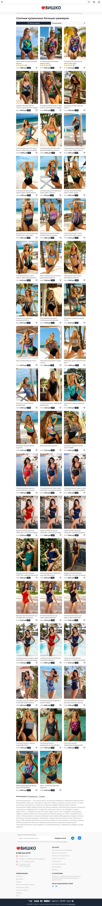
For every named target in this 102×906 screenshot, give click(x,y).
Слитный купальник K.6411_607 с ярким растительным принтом (74, 701)
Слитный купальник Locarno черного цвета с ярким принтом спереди (26, 277)
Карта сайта (71, 904)
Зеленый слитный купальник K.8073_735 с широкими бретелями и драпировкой (27, 574)
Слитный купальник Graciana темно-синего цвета (73, 62)
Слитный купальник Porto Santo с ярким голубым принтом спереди (26, 149)
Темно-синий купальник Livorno (26, 360)
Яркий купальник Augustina (48, 445)
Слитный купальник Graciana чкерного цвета (49, 62)
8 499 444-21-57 (23, 853)
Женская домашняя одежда (62, 850)
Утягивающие (32, 796)
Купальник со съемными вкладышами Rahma (23, 319)
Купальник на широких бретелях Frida (74, 404)
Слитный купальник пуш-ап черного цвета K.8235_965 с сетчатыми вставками (72, 617)
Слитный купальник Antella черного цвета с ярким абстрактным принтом (72, 192)
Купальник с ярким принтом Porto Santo (74, 361)
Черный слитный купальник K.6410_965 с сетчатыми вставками (50, 531)
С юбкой (42, 796)
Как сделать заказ (22, 887)
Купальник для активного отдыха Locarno (50, 361)
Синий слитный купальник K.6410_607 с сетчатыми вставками (74, 531)
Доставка (19, 879)
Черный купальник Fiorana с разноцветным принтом (73, 276)
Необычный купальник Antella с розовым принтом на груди (50, 234)
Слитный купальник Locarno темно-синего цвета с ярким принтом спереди (73, 234)
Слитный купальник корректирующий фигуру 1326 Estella (73, 744)
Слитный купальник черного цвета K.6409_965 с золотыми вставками (75, 489)
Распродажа (56, 867)
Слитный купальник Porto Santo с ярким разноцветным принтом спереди (50, 149)
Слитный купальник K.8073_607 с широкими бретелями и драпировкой (50, 574)
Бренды (55, 870)
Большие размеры (59, 864)
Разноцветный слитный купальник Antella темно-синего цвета (27, 234)
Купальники (56, 861)
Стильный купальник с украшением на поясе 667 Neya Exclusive (49, 744)
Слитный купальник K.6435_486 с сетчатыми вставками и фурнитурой (50, 659)
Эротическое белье (59, 853)
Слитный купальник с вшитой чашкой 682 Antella (25, 744)
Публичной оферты (61, 841)
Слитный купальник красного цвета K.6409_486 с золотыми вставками (25, 489)
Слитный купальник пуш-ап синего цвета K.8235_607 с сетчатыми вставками (48, 617)
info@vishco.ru (24, 856)
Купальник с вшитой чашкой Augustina (25, 446)
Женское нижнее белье (61, 856)
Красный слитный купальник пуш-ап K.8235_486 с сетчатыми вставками (27, 617)
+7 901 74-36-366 (24, 866)
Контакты (19, 876)
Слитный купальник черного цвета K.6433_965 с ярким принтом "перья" (27, 702)
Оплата (18, 882)
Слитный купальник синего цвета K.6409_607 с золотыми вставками (50, 489)
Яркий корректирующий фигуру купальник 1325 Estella (26, 786)
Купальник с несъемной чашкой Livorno (74, 319)
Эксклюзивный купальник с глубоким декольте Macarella (49, 319)
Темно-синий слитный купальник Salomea (26, 62)
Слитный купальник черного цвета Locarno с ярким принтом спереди (51, 106)
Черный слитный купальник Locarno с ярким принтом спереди (27, 106)
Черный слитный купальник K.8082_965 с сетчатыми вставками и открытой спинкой (75, 574)
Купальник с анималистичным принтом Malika (73, 446)
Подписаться (60, 838)
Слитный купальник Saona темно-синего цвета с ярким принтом (74, 149)
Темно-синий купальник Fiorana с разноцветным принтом (50, 276)
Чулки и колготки (58, 858)
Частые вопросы (22, 890)
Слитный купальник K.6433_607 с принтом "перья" (50, 701)
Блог (18, 896)
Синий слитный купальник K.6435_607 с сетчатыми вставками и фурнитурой (74, 659)
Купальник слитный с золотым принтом (73, 106)
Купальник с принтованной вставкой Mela (24, 404)
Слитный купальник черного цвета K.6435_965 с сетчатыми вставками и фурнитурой (27, 659)
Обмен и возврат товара (25, 884)
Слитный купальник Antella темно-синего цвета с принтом (51, 191)
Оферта (19, 893)
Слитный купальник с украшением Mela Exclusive (51, 404)
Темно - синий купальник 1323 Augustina (49, 786)
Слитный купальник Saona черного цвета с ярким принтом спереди (26, 192)
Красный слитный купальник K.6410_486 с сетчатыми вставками (27, 531)
